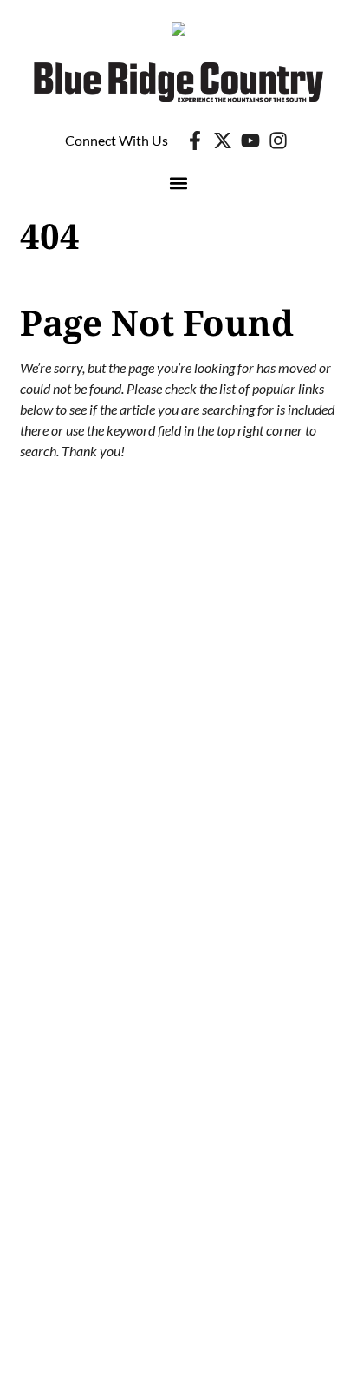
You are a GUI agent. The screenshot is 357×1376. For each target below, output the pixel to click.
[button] (179, 183)
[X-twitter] (223, 140)
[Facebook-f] (195, 140)
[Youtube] (250, 140)
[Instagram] (278, 140)
